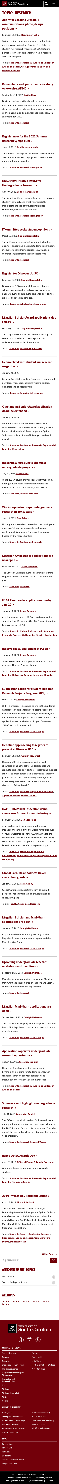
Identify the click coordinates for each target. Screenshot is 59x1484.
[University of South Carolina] (29, 1328)
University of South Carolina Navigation (54, 4)
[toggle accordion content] (53, 1277)
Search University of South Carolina (46, 4)
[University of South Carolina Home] (15, 3)
